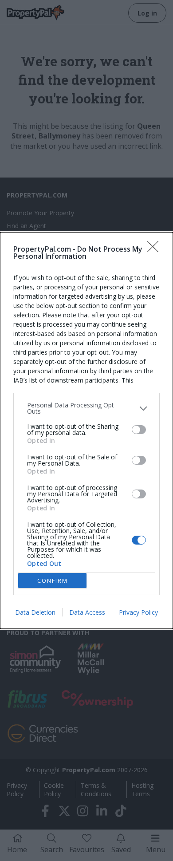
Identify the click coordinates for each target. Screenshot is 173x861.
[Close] (155, 249)
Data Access (87, 612)
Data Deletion (35, 612)
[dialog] (86, 430)
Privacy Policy (138, 612)
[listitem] (86, 408)
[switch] (139, 429)
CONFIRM (52, 581)
